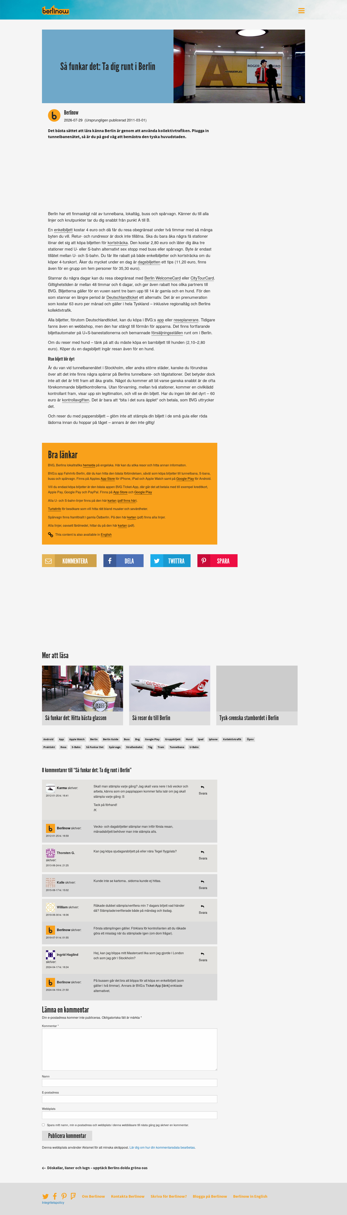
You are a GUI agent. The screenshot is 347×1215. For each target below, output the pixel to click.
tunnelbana (177, 747)
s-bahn (76, 747)
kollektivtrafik (232, 739)
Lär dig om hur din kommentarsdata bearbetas (162, 1147)
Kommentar (50, 1026)
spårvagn (114, 747)
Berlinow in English (250, 1196)
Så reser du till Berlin (151, 718)
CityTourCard (202, 278)
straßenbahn (134, 747)
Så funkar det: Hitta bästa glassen (75, 718)
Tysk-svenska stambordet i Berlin (249, 718)
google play (152, 739)
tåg (150, 747)
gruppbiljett (172, 739)
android (48, 739)
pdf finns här (127, 500)
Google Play (185, 478)
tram (161, 747)
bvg (137, 739)
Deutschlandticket (122, 297)
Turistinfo (54, 508)
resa (63, 747)
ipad (200, 739)
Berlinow (71, 112)
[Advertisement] (131, 174)
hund (189, 739)
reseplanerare (186, 320)
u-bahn (194, 747)
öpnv (250, 739)
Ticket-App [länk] (157, 985)
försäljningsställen (167, 332)
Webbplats (48, 1109)
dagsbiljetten (149, 262)
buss (127, 739)
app (160, 320)
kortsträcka (118, 242)
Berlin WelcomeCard (162, 278)
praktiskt (49, 747)
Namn (46, 1076)
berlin (94, 739)
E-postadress (50, 1092)
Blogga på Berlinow (210, 1196)
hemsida (89, 465)
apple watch (77, 739)
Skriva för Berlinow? (169, 1196)
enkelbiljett (63, 229)
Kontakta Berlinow (128, 1196)
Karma (62, 787)
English (106, 534)
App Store (108, 478)
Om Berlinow (93, 1196)
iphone (213, 739)
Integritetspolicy (53, 1202)
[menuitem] (301, 10)
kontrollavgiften (75, 400)
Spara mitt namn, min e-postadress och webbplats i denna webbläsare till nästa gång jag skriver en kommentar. (118, 1125)
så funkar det (94, 747)
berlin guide (110, 739)
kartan (112, 500)
